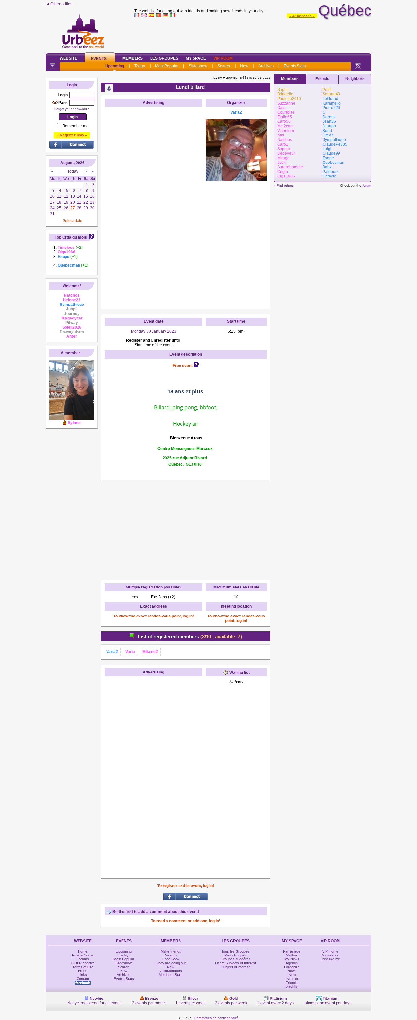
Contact (83, 979)
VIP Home (330, 951)
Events (99, 58)
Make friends (171, 951)
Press (82, 971)
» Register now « (71, 135)
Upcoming (114, 66)
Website (68, 58)
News (291, 971)
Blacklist (291, 986)
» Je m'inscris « (302, 16)
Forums (83, 959)
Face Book (171, 959)
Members (132, 58)
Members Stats (171, 975)
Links (83, 975)
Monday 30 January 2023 (153, 331)
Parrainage (291, 951)
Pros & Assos (82, 955)
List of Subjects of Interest (235, 963)
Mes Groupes (235, 955)
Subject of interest (235, 967)
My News (291, 959)
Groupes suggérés (236, 959)
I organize (292, 967)
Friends (322, 79)
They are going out (171, 963)
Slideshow (198, 66)
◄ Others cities (59, 4)
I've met (292, 979)
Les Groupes (164, 58)
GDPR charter (82, 963)
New (244, 66)
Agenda (292, 963)
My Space (196, 58)
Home (82, 951)
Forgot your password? (71, 109)
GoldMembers (171, 971)
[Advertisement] (252, 34)
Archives (266, 66)
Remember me (75, 126)
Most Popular (167, 66)
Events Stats (295, 66)
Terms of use (82, 967)
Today (139, 66)
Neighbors (355, 79)
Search (223, 66)
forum (366, 185)
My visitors (330, 955)
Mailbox (292, 955)
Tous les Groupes (235, 951)
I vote (291, 975)
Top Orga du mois (71, 237)
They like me (330, 959)
